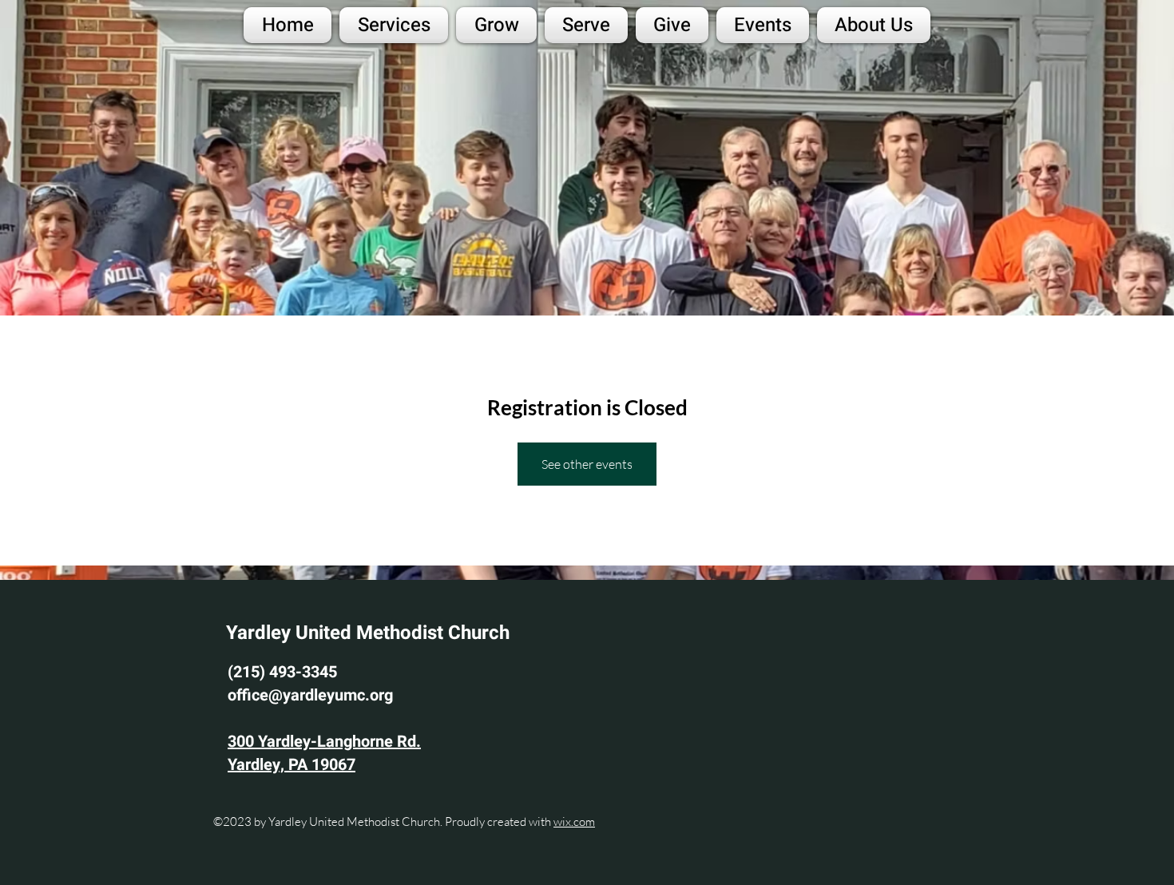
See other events (587, 464)
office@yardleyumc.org (310, 695)
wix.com (574, 821)
